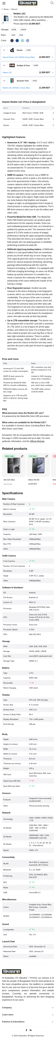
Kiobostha (22, 1036)
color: (4, 40)
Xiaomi (14, 9)
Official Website (37, 441)
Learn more (7, 1015)
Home (6, 9)
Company (7, 1007)
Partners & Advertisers (13, 1022)
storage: (5, 29)
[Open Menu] (4, 3)
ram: (3, 35)
